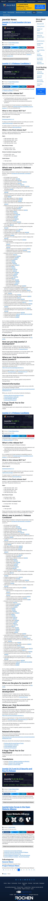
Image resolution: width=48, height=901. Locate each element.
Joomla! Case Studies (40, 44)
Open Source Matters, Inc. (22, 894)
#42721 (20, 229)
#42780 (6, 192)
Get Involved (40, 33)
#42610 (25, 289)
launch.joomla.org (16, 127)
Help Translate (17, 888)
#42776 (26, 314)
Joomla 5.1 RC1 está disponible (15, 763)
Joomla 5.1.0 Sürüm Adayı (14, 764)
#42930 (18, 231)
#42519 (19, 297)
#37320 (6, 311)
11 (23, 870)
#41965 (30, 303)
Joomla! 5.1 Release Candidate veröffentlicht (19, 761)
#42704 (27, 186)
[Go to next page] (31, 870)
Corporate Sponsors (39, 76)
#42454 (19, 222)
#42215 (13, 278)
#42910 (17, 283)
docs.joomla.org (12, 371)
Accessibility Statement (10, 887)
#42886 (17, 272)
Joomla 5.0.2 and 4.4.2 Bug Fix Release (13, 851)
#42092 (22, 299)
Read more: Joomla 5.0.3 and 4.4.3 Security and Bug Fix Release (18, 802)
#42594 (8, 247)
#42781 (13, 268)
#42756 (18, 314)
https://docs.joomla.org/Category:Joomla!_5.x (13, 367)
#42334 (10, 293)
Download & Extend (12, 1)
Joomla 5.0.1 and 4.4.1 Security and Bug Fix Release (16, 852)
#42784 (30, 314)
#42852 (13, 260)
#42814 (14, 271)
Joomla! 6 (29, 12)
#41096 (6, 228)
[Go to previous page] (6, 870)
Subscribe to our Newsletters (40, 91)
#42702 (22, 185)
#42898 (17, 280)
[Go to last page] (34, 870)
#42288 (18, 214)
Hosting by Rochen (24, 900)
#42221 (24, 182)
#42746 (20, 207)
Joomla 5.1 (28, 54)
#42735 (16, 277)
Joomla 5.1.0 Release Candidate (15, 413)
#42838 (14, 263)
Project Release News (14, 42)
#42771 (24, 302)
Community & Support (31, 1)
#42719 (11, 225)
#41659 (19, 183)
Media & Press (6, 15)
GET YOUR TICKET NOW (40, 7)
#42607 (29, 296)
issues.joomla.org (23, 349)
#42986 (19, 180)
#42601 (28, 248)
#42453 (19, 208)
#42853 (15, 259)
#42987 (24, 286)
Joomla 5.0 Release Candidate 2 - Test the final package (17, 855)
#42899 (17, 281)
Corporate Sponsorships (40, 72)
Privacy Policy (20, 887)
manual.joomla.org (22, 371)
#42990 (13, 262)
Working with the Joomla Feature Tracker (14, 395)
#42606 (12, 235)
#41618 (6, 238)
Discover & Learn (21, 1)
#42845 (18, 256)
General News (12, 827)
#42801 (13, 266)
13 (29, 870)
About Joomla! (11, 12)
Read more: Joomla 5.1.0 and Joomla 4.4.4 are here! (16, 59)
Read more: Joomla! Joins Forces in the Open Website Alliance (18, 846)
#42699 (20, 199)
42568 (28, 251)
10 (21, 870)
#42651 (28, 290)
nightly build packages (7, 123)
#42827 (17, 265)
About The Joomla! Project (40, 36)
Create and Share (39, 29)
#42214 (15, 254)
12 (26, 870)
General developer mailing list (11, 397)
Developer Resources (42, 1)
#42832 (11, 189)
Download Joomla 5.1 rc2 (8, 119)
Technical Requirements (40, 62)
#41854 (22, 312)
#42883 (15, 274)
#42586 (19, 294)
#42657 (20, 198)
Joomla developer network (10, 398)
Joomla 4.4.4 (10, 56)
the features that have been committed (21, 173)
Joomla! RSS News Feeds (40, 58)
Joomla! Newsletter (39, 54)
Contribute (39, 12)
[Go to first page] (3, 870)
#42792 (15, 269)
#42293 (16, 216)
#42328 (14, 220)
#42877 (14, 275)
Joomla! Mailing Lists (40, 50)
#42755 (22, 314)
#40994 (9, 196)
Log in (32, 888)
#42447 (15, 211)
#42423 (15, 213)
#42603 (17, 315)
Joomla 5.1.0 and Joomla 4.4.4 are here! (16, 23)
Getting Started (40, 26)
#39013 (28, 308)
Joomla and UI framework (10, 400)
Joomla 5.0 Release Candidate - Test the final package (16, 856)
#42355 (25, 210)
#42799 (18, 179)
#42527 (30, 300)
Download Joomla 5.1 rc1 (8, 468)
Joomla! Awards (40, 41)
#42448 (27, 232)
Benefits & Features (20, 12)
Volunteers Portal (39, 84)
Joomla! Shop (40, 47)
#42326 (15, 217)
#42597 (8, 244)
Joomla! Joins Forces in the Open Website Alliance (16, 808)
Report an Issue (26, 888)
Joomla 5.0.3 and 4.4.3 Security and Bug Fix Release (17, 770)
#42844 (25, 250)
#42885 (17, 317)
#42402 (20, 201)
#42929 (16, 284)
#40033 (6, 306)
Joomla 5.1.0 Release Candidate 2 (16, 63)
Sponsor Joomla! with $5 (37, 887)
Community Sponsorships (40, 80)
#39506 (24, 239)
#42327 (16, 219)
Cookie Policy (27, 887)
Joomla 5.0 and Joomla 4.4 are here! (12, 853)
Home (4, 12)
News (34, 12)
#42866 (16, 257)
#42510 (6, 204)
